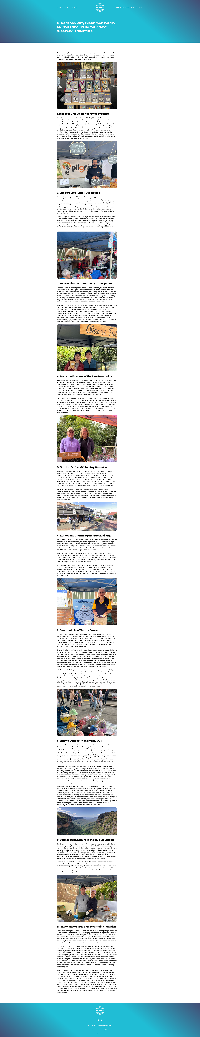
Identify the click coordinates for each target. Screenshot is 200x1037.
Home (59, 7)
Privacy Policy (104, 1030)
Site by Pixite (100, 1034)
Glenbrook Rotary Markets (103, 1025)
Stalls (66, 7)
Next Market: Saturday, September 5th (129, 7)
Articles (74, 7)
